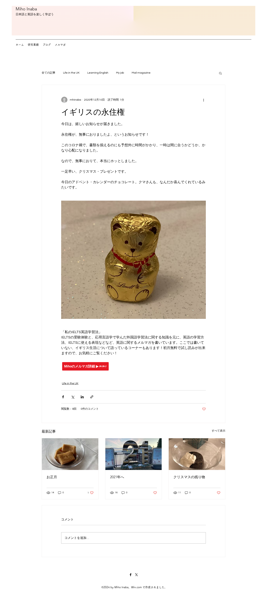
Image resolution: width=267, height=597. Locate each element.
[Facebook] (131, 575)
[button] (220, 73)
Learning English (97, 72)
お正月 (52, 477)
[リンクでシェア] (92, 397)
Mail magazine (141, 72)
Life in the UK (71, 72)
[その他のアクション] (203, 99)
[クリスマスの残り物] (197, 454)
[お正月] (70, 454)
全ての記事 (48, 72)
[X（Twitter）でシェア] (72, 397)
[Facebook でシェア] (63, 397)
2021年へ (117, 477)
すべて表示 (218, 430)
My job (120, 72)
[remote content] (133, 366)
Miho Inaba (26, 9)
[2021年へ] (133, 454)
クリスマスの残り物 (189, 477)
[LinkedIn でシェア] (82, 397)
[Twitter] (136, 575)
